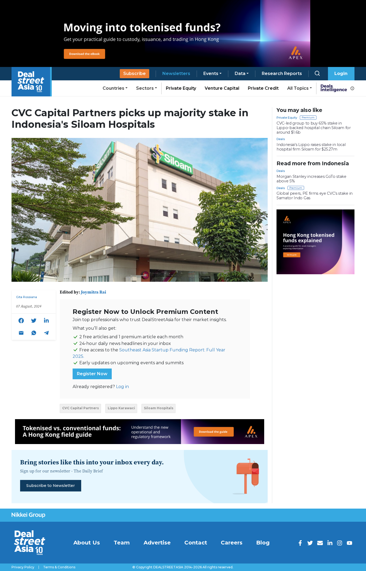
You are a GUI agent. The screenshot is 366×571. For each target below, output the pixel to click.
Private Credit (263, 88)
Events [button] (210, 73)
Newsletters (176, 73)
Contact (195, 542)
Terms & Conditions (59, 567)
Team (122, 542)
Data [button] (240, 73)
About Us (86, 542)
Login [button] (341, 73)
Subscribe (134, 73)
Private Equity (181, 88)
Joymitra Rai (93, 292)
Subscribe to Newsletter (50, 485)
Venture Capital (222, 88)
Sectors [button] (145, 88)
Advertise (157, 542)
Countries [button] (113, 88)
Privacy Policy (23, 567)
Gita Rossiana (26, 297)
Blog (263, 542)
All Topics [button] (298, 88)
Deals (281, 139)
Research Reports (282, 73)
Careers (231, 542)
